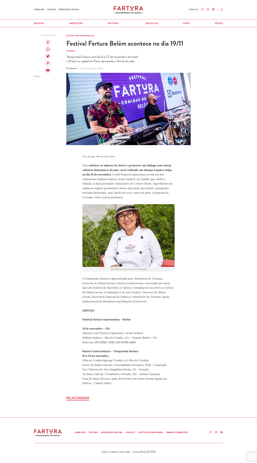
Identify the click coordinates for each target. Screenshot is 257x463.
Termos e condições (177, 432)
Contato (193, 9)
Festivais (51, 9)
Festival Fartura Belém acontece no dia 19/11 (124, 43)
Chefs (186, 23)
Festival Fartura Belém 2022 (80, 35)
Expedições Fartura (69, 9)
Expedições (76, 23)
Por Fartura (71, 68)
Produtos (151, 23)
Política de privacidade (150, 432)
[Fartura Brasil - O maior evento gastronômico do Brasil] (128, 9)
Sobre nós (39, 9)
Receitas (39, 23)
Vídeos (219, 23)
